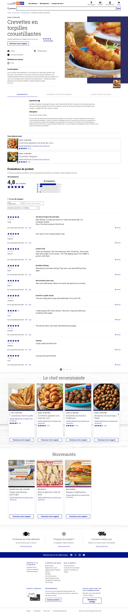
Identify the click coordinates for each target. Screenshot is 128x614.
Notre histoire (49, 566)
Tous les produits (25, 13)
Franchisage (49, 582)
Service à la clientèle (32, 563)
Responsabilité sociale (52, 578)
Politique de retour (32, 571)
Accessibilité (37, 611)
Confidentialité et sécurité (60, 611)
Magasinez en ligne (51, 568)
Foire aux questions (33, 569)
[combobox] (15, 203)
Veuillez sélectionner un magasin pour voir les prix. (34, 146)
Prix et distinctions (51, 576)
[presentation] (22, 94)
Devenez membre (53, 600)
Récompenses (44, 3)
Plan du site (47, 611)
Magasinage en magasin (52, 570)
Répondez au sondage (92, 601)
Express (47, 572)
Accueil (9, 13)
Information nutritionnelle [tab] (60, 94)
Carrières (48, 574)
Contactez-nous (31, 567)
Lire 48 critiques (48, 41)
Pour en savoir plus (26, 546)
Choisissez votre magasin (18, 43)
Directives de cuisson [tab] (101, 94)
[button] (49, 184)
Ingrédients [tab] (22, 94)
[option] (21, 414)
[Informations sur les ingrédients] (39, 101)
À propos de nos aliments (71, 568)
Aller (118, 8)
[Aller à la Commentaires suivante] (70, 369)
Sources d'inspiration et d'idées (71, 571)
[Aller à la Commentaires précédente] (58, 369)
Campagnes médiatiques (53, 580)
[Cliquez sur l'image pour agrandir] (93, 50)
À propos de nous (57, 3)
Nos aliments (33, 3)
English (28, 611)
